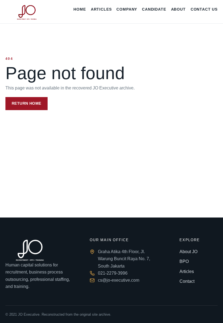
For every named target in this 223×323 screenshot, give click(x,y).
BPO (184, 261)
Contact (186, 281)
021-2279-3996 (113, 273)
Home (79, 9)
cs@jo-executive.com (118, 280)
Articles (101, 9)
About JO (188, 251)
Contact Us (204, 9)
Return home (26, 103)
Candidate (154, 9)
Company (126, 9)
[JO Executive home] (26, 11)
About (178, 9)
